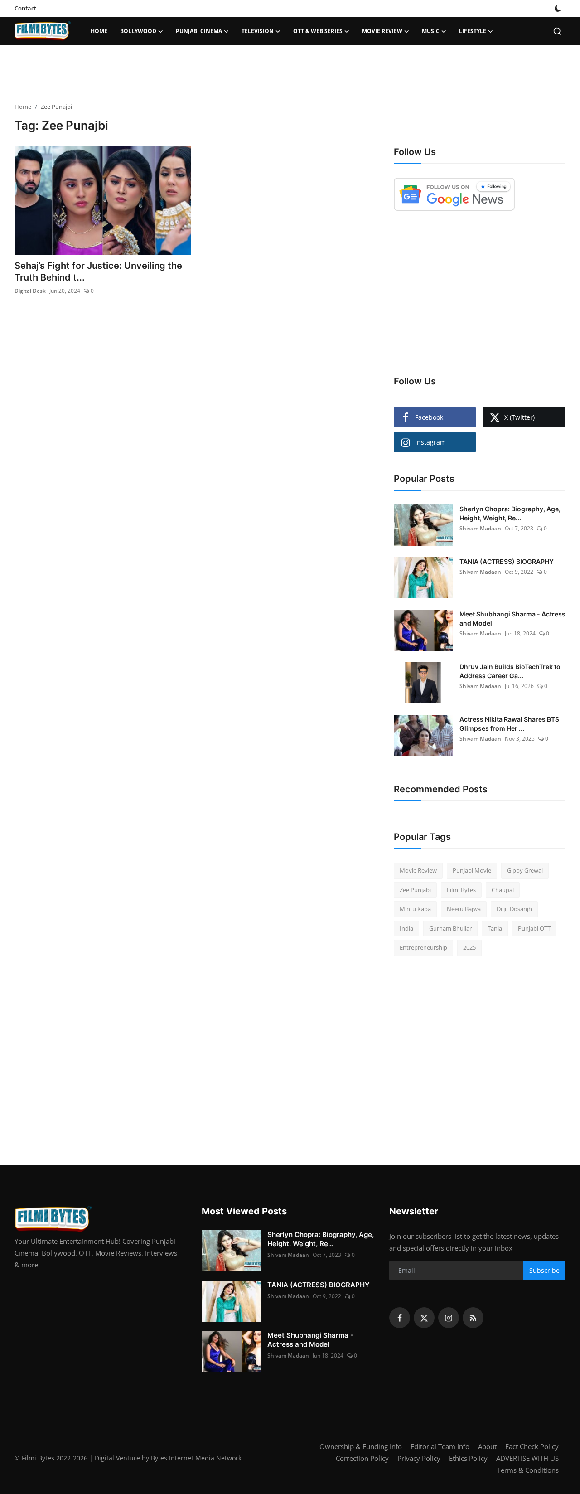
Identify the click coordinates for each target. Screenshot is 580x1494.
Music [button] (431, 31)
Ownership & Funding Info (360, 1446)
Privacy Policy (418, 1458)
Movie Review (418, 870)
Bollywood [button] (138, 31)
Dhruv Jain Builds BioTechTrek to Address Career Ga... (510, 671)
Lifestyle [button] (472, 31)
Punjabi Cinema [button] (199, 31)
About (487, 1446)
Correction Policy (362, 1458)
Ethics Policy (468, 1458)
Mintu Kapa (415, 909)
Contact (25, 8)
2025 (469, 947)
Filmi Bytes (461, 890)
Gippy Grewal (525, 870)
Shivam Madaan (480, 528)
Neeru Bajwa (464, 909)
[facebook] (399, 1317)
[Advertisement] (290, 74)
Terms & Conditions (528, 1470)
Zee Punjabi (415, 890)
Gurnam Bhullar (450, 928)
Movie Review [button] (382, 31)
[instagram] (448, 1317)
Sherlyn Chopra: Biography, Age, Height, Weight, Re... (510, 513)
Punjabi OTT (534, 928)
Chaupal (503, 890)
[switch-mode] (558, 8)
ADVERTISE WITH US (527, 1458)
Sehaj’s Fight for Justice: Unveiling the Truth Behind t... (98, 271)
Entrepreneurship (423, 947)
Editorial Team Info (440, 1446)
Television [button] (258, 31)
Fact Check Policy (532, 1446)
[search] (557, 31)
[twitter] (424, 1317)
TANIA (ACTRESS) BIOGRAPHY (506, 561)
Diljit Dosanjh (514, 909)
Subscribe (544, 1270)
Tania (495, 928)
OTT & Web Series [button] (318, 31)
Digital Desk (30, 291)
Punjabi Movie (472, 870)
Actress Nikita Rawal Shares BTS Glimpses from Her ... (509, 723)
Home (99, 31)
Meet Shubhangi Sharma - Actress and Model (512, 618)
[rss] (473, 1317)
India (406, 928)
